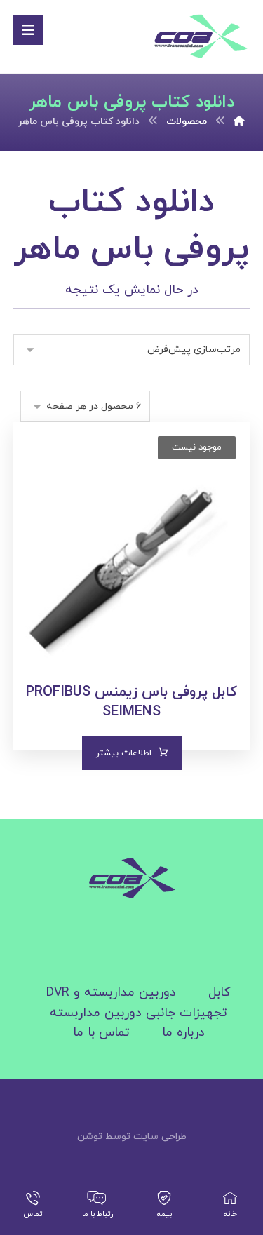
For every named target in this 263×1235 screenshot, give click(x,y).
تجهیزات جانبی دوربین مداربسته (138, 1013)
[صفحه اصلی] (239, 121)
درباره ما (183, 1032)
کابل (219, 992)
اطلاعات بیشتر (123, 753)
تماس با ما (101, 1032)
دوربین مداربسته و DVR (111, 992)
